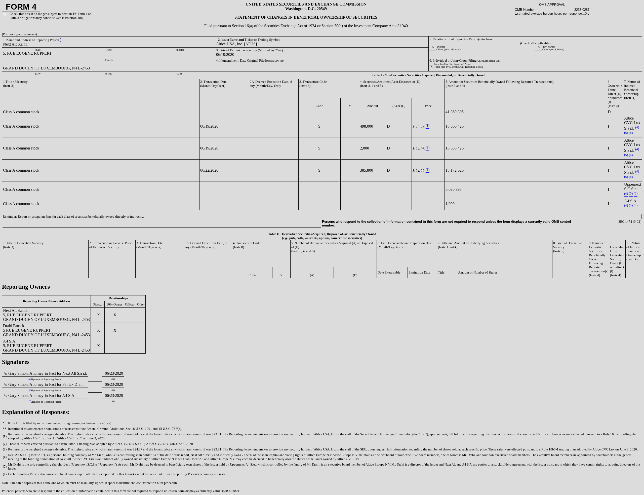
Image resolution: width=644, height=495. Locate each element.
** (30, 378)
